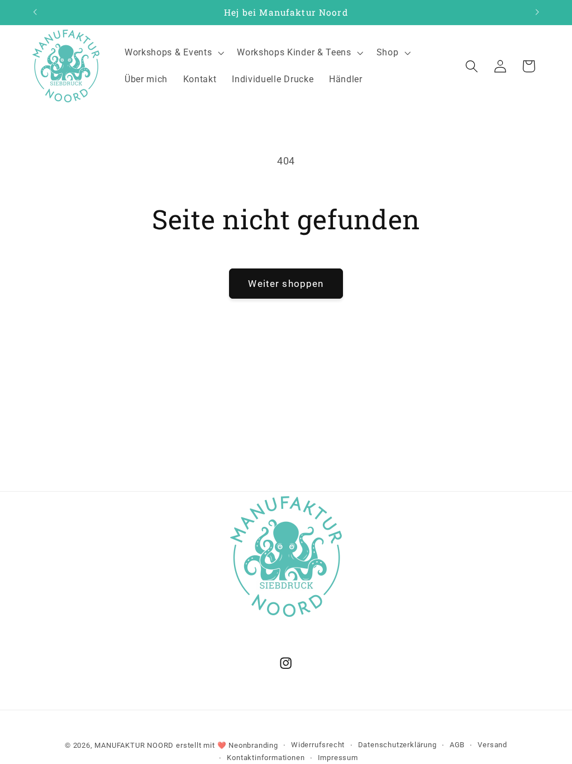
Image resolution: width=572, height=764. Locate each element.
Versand (492, 745)
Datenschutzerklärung (397, 745)
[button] (173, 52)
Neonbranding (253, 745)
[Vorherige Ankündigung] (34, 12)
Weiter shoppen (285, 283)
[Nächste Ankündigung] (537, 12)
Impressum (338, 757)
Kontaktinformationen (265, 757)
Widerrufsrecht (318, 745)
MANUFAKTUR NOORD (134, 745)
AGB (457, 745)
